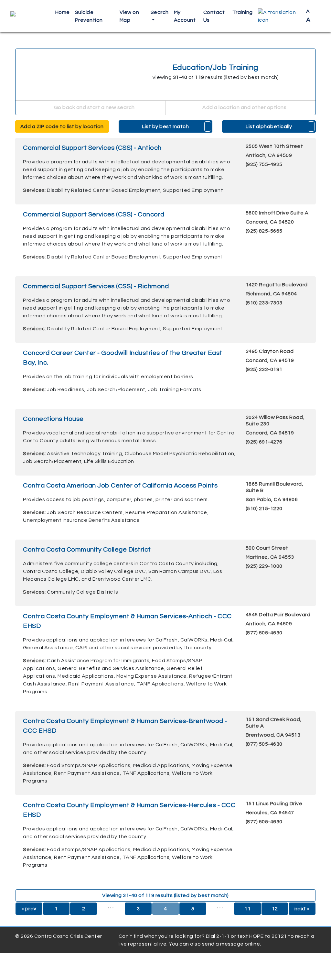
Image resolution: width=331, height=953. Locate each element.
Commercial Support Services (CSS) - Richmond (96, 286)
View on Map (129, 16)
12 (275, 908)
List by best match (165, 126)
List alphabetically (269, 126)
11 (247, 908)
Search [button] (160, 12)
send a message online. (231, 944)
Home (62, 12)
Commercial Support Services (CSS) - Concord (94, 214)
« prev (29, 908)
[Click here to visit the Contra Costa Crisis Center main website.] (29, 16)
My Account (185, 16)
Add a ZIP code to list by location (62, 126)
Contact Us (214, 16)
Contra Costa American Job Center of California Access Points (120, 485)
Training (242, 12)
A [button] (308, 16)
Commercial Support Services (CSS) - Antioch (92, 148)
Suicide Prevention (89, 16)
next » (302, 908)
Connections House (53, 419)
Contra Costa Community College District (87, 549)
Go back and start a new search (94, 107)
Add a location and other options (244, 107)
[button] (279, 16)
